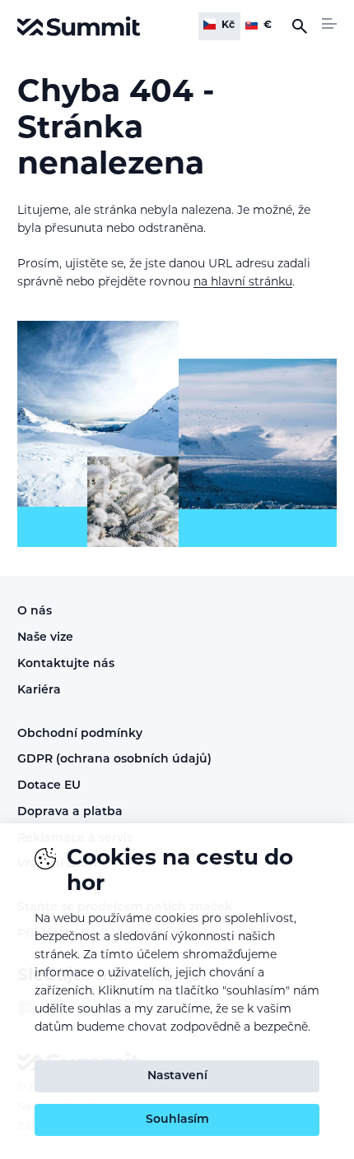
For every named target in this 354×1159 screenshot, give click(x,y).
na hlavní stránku (242, 282)
